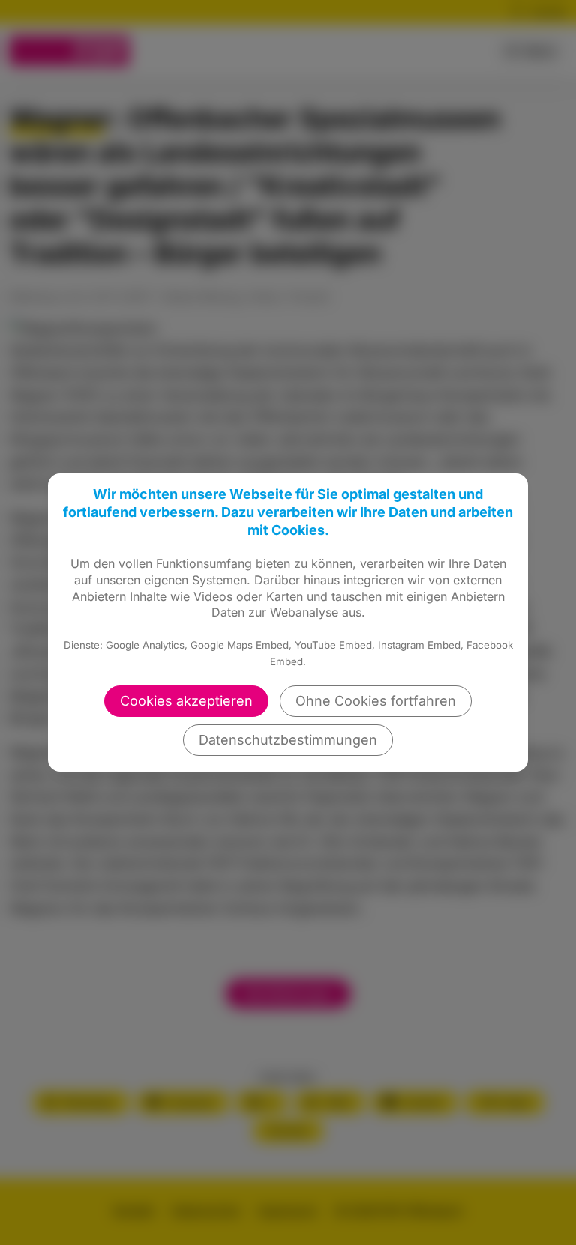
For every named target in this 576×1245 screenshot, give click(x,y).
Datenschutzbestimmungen (288, 740)
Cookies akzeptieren (186, 701)
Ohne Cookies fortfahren (376, 701)
